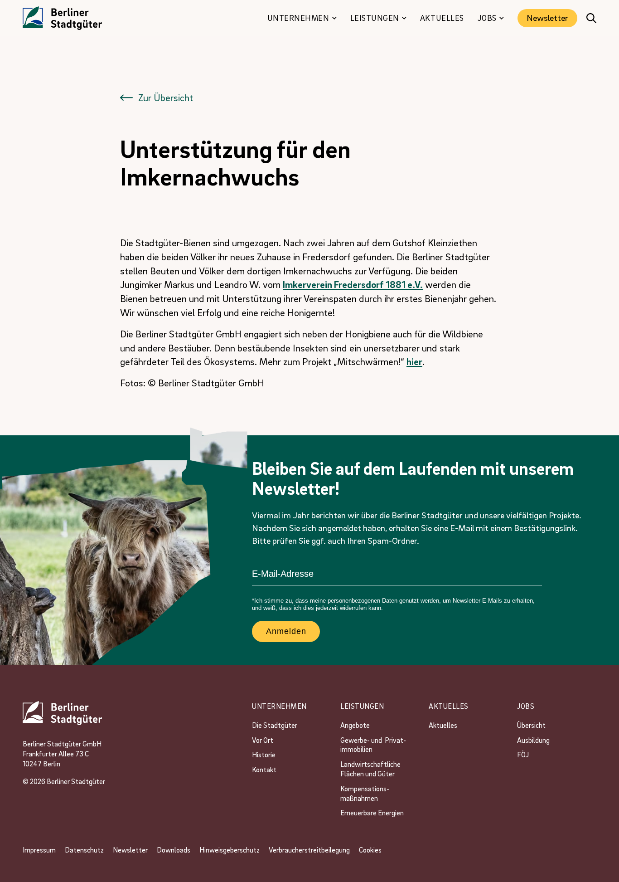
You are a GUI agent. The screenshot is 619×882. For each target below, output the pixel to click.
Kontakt (264, 769)
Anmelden (286, 631)
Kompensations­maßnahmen (364, 793)
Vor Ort (262, 740)
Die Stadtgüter (274, 725)
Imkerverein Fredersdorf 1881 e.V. (353, 284)
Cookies (370, 849)
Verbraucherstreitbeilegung (309, 849)
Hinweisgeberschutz (229, 849)
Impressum (39, 849)
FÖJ (523, 754)
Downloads (173, 849)
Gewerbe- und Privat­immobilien (373, 745)
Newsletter (547, 17)
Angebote (355, 725)
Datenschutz (84, 849)
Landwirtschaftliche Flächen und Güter (371, 769)
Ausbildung (533, 740)
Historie (264, 754)
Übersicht (531, 725)
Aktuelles (443, 725)
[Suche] (591, 18)
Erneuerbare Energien (372, 812)
